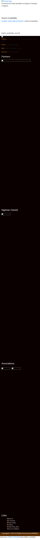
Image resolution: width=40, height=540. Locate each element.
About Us (10, 518)
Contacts (10, 525)
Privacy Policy (11, 522)
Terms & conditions (13, 529)
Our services (11, 520)
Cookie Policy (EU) (13, 527)
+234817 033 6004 (13, 537)
